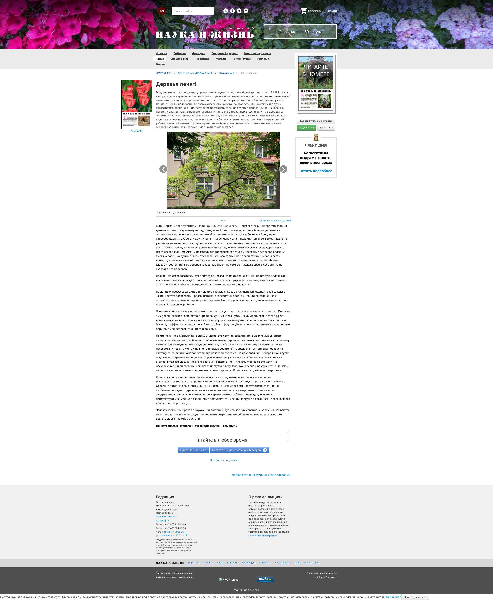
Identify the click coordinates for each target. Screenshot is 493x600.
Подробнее (393, 597)
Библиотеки (242, 58)
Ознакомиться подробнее (262, 535)
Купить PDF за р (193, 450)
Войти (332, 11)
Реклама (263, 58)
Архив (160, 58)
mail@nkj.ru (162, 520)
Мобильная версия (246, 590)
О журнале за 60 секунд (300, 31)
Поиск (297, 562)
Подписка (202, 58)
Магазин (221, 58)
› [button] (283, 169)
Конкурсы (232, 562)
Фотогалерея (282, 562)
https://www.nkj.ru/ (166, 516)
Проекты (208, 562)
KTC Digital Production (325, 576)
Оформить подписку (223, 460)
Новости (161, 53)
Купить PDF (326, 127)
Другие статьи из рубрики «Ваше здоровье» (261, 475)
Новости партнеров (257, 53)
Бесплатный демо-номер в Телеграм (237, 450)
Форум (160, 64)
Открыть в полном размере (275, 220)
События (180, 53)
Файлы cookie (312, 562)
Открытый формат (225, 53)
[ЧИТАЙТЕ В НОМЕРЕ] (316, 45)
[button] (222, 220)
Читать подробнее (315, 171)
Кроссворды (249, 562)
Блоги (220, 562)
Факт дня (198, 53)
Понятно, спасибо (415, 597)
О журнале (265, 562)
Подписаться (306, 127)
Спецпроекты (179, 58)
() (316, 11)
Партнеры (194, 562)
